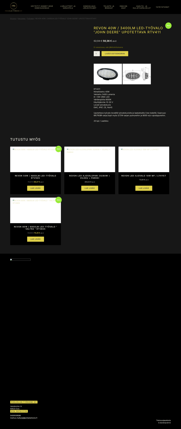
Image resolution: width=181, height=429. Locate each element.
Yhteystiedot (162, 7)
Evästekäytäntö (164, 423)
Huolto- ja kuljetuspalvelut (142, 7)
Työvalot (30, 19)
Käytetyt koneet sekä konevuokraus (42, 7)
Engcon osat (123, 7)
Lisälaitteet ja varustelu (68, 7)
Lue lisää (36, 188)
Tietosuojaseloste (163, 420)
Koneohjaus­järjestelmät (89, 7)
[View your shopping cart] (176, 7)
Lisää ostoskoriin (115, 54)
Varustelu (21, 19)
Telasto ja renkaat (109, 7)
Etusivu (13, 19)
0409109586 (15, 416)
